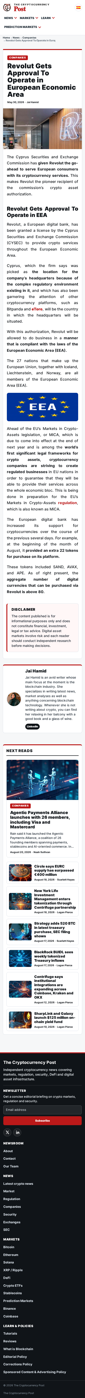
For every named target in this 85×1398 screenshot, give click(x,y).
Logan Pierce (65, 912)
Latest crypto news (18, 1184)
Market (8, 1191)
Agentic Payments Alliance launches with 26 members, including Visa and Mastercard (40, 820)
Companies (29, 38)
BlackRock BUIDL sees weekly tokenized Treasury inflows (53, 956)
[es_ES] (78, 7)
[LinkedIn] (17, 1132)
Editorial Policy (15, 1357)
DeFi (6, 1278)
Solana (8, 1262)
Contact (9, 1158)
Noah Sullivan (42, 852)
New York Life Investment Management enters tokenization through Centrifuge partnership (55, 899)
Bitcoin (8, 1247)
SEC (6, 1230)
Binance (9, 1308)
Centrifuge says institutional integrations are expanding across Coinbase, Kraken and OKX (53, 987)
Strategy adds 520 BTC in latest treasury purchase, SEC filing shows (55, 929)
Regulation (11, 1199)
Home (6, 38)
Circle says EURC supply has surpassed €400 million (54, 870)
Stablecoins (12, 1293)
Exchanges (12, 1222)
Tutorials (10, 1333)
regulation (67, 502)
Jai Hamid (33, 102)
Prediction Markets (20, 27)
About (8, 1151)
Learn (46, 18)
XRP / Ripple (13, 1270)
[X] (7, 1132)
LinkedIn (32, 726)
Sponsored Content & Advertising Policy (34, 1372)
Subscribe (42, 1120)
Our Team (10, 1166)
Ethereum (10, 1255)
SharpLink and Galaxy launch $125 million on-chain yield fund (54, 1018)
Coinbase (10, 1316)
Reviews (10, 1341)
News (8, 18)
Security (10, 1214)
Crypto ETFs (13, 1285)
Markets (27, 18)
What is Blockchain (18, 1349)
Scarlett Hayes (66, 879)
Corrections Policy (17, 1364)
